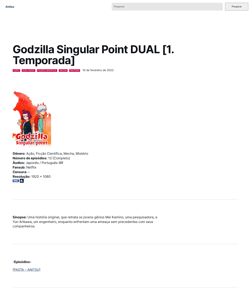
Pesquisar (237, 6)
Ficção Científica (47, 70)
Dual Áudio (28, 70)
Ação (16, 70)
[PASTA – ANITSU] (26, 270)
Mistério (74, 70)
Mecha (63, 70)
